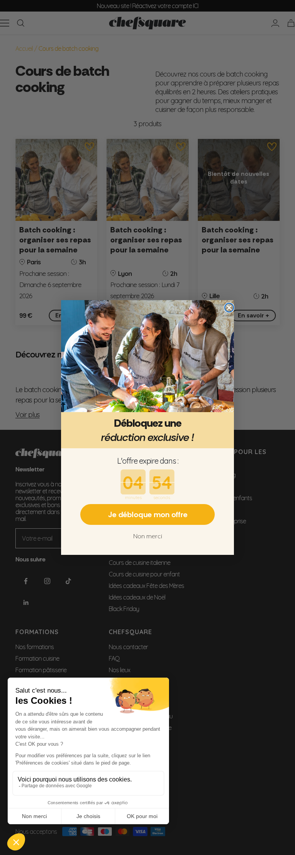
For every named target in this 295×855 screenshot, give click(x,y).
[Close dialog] (229, 307)
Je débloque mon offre (147, 514)
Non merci (147, 536)
